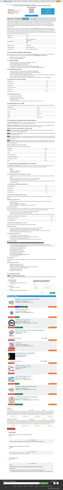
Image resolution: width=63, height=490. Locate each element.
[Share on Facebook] (54, 483)
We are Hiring (31, 486)
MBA (19, 1)
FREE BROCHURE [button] (47, 11)
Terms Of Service (42, 486)
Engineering (25, 1)
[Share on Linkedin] (57, 483)
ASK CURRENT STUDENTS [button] (48, 13)
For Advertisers (20, 486)
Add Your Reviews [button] (11, 428)
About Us (15, 486)
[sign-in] (58, 1)
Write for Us (26, 486)
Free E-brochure (53, 306)
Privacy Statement (49, 486)
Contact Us (36, 486)
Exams (48, 1)
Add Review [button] (31, 15)
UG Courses (36, 1)
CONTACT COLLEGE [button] (48, 9)
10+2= (42, 293)
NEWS (53, 1)
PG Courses (43, 1)
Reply (10, 436)
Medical (30, 1)
